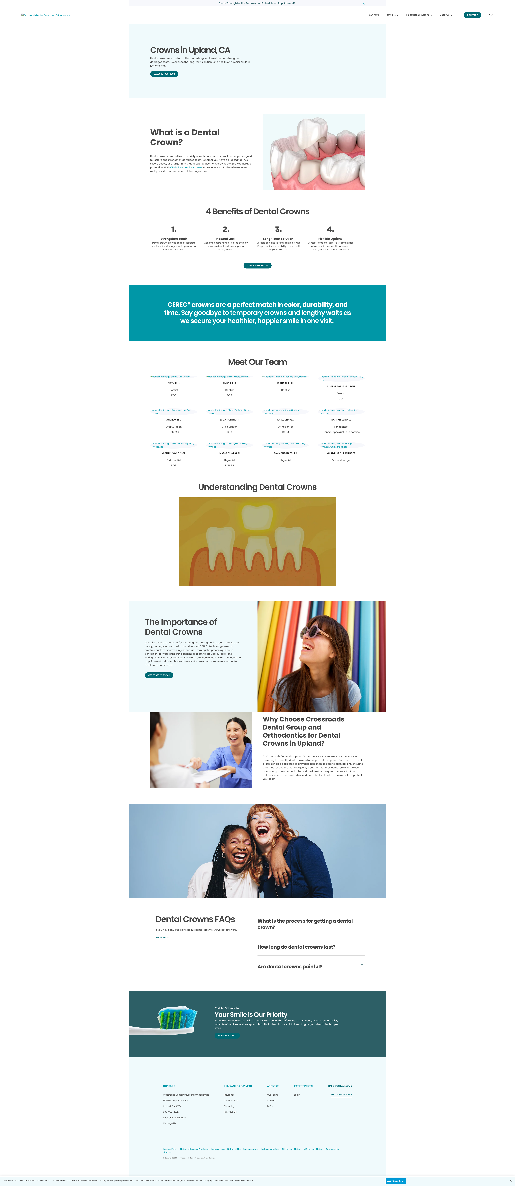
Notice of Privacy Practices (194, 1149)
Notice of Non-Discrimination (242, 1149)
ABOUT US (445, 15)
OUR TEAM (374, 15)
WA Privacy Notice (313, 1149)
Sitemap (167, 1152)
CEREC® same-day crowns (186, 167)
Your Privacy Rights (395, 1181)
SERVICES (391, 15)
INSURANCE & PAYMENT (238, 1086)
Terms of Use (218, 1149)
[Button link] (491, 15)
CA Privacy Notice (270, 1149)
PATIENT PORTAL (303, 1086)
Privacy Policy (170, 1149)
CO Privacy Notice (291, 1149)
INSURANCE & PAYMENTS (417, 15)
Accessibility (332, 1149)
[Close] (511, 1181)
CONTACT (169, 1086)
